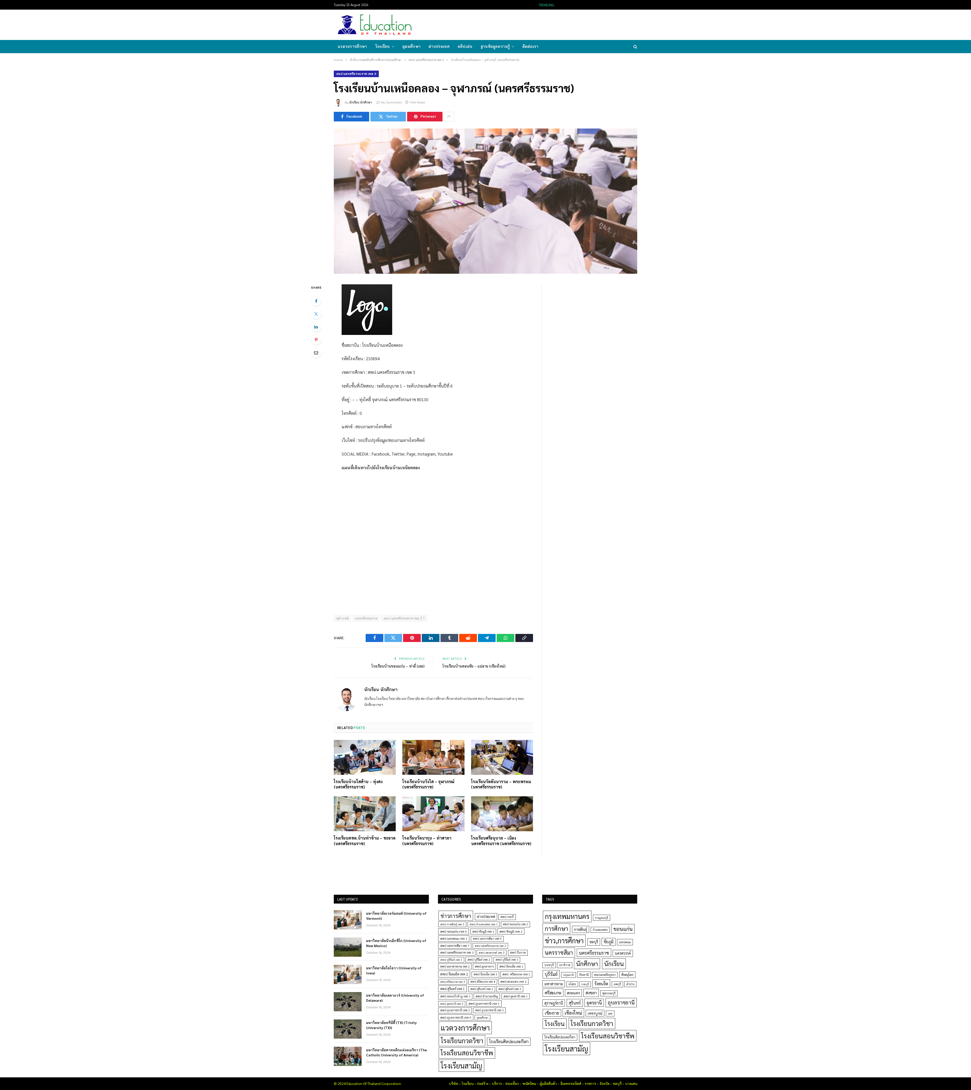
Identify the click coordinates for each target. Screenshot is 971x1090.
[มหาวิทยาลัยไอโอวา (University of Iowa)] (348, 974)
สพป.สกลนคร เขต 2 (513, 981)
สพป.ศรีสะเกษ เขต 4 (482, 982)
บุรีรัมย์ (551, 974)
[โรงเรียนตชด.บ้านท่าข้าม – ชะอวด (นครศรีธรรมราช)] (365, 813)
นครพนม (625, 942)
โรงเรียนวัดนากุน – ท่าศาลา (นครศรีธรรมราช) (426, 840)
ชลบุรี (593, 941)
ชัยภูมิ (608, 941)
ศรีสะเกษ (553, 992)
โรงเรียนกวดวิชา (462, 1040)
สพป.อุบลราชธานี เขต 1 (484, 1003)
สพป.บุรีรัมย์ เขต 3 (507, 959)
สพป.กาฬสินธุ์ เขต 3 (452, 924)
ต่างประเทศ (439, 46)
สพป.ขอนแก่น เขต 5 (453, 931)
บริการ (497, 1083)
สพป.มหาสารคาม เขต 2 (455, 966)
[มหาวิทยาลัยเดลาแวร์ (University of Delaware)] (348, 1001)
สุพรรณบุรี (608, 993)
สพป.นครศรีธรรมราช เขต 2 (490, 946)
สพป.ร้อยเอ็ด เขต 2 (454, 974)
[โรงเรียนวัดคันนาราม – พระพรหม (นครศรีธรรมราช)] (502, 757)
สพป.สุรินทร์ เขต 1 (452, 989)
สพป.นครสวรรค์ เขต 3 (491, 952)
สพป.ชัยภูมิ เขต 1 (483, 931)
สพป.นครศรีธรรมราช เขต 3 (356, 74)
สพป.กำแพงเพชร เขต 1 (484, 924)
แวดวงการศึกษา (352, 46)
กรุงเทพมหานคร (567, 916)
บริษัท (453, 1083)
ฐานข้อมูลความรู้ (495, 46)
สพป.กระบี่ (507, 917)
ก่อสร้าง (482, 1083)
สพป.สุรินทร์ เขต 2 (481, 989)
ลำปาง (630, 984)
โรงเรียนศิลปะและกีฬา (508, 1041)
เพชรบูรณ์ (595, 1013)
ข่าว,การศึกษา (564, 940)
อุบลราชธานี (621, 1002)
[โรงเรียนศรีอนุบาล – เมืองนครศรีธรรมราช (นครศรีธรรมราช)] (502, 813)
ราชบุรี (585, 984)
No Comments (391, 102)
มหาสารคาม (553, 983)
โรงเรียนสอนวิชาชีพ (467, 1053)
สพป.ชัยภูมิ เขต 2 (510, 931)
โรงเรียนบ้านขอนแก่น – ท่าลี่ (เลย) (398, 666)
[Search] (634, 46)
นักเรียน (614, 963)
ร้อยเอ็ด (601, 983)
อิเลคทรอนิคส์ (570, 1083)
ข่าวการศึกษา (455, 915)
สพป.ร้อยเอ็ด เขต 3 (485, 974)
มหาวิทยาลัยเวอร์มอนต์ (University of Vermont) (396, 916)
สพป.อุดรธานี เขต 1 (515, 996)
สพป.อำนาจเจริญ (487, 996)
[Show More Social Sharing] (449, 116)
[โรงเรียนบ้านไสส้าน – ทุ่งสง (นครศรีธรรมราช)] (365, 757)
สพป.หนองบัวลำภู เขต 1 (455, 996)
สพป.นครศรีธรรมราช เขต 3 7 (404, 618)
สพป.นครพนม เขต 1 (453, 938)
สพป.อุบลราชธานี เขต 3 (489, 1010)
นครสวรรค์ (623, 953)
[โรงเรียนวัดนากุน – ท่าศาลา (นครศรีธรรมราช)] (433, 813)
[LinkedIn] (316, 327)
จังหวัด (604, 1083)
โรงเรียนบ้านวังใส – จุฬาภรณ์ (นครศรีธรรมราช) (428, 784)
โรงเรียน (382, 46)
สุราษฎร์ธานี (553, 1002)
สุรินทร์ (575, 1003)
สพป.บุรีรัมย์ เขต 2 (479, 959)
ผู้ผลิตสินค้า (548, 1083)
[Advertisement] (545, 24)
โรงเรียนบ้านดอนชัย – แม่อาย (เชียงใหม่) (474, 666)
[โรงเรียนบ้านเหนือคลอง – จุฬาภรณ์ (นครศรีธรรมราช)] (485, 201)
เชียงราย (552, 1013)
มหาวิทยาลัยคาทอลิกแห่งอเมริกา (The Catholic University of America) (396, 1052)
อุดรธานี (594, 1003)
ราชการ (590, 1083)
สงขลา (591, 992)
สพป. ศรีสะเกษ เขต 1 (516, 974)
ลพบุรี (617, 984)
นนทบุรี (549, 965)
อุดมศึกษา (411, 46)
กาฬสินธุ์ (580, 929)
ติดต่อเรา (530, 46)
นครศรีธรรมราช (366, 618)
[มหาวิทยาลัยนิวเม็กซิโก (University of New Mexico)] (348, 947)
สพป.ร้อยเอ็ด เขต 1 (511, 966)
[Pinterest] (316, 340)
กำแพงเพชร (600, 930)
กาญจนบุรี (601, 918)
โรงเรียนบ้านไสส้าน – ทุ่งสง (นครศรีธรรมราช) (358, 784)
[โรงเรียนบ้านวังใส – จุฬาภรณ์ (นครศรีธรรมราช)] (433, 757)
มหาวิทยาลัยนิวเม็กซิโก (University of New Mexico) (597, 5)
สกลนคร (573, 992)
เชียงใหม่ (573, 1013)
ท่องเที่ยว (512, 1083)
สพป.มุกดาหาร (484, 966)
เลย (610, 1013)
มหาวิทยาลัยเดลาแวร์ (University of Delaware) (395, 997)
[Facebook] (316, 301)
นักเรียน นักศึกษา (360, 102)
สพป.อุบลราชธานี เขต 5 (455, 1017)
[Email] (316, 353)
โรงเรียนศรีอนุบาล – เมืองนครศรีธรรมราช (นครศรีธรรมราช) (501, 840)
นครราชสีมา (559, 952)
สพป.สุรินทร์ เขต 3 (509, 989)
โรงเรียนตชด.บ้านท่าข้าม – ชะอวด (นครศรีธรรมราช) (364, 840)
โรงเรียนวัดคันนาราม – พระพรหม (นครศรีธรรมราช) (501, 784)
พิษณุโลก (627, 974)
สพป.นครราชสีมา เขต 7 (454, 946)
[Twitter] (316, 314)
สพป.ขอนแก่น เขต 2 (515, 924)
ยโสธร (572, 984)
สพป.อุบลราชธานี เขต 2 (455, 1010)
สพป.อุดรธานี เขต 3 (451, 1004)
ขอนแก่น (623, 928)
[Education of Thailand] (375, 25)
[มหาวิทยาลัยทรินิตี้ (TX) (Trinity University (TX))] (348, 1029)
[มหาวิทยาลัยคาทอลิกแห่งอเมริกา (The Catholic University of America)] (348, 1056)
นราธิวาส (564, 965)
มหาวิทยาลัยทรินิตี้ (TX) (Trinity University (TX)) (391, 1025)
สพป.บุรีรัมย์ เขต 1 (451, 959)
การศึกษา (556, 928)
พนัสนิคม (529, 1083)
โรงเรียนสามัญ (461, 1065)
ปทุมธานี (568, 975)
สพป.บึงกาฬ (518, 952)
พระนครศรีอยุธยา (605, 975)
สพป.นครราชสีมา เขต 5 (487, 939)
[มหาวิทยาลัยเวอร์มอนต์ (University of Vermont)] (348, 919)
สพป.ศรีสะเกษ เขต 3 (452, 981)
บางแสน (631, 1083)
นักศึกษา (587, 963)
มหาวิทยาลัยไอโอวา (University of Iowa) (394, 970)
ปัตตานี (584, 975)
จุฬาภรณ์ (342, 618)
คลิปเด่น (465, 46)
